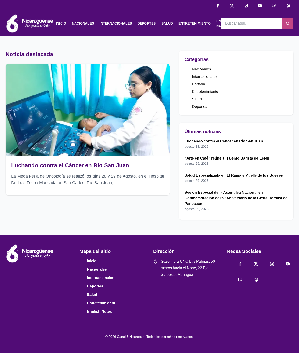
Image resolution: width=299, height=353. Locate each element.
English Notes (99, 311)
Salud (167, 23)
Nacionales (83, 23)
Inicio (61, 23)
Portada (198, 84)
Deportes (147, 23)
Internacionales (116, 23)
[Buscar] (287, 23)
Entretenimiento (194, 23)
